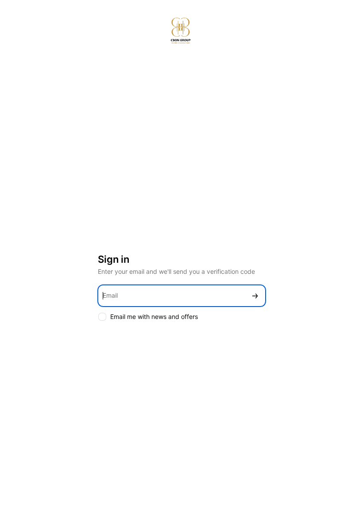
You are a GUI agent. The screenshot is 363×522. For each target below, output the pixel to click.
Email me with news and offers (154, 316)
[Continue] (255, 295)
